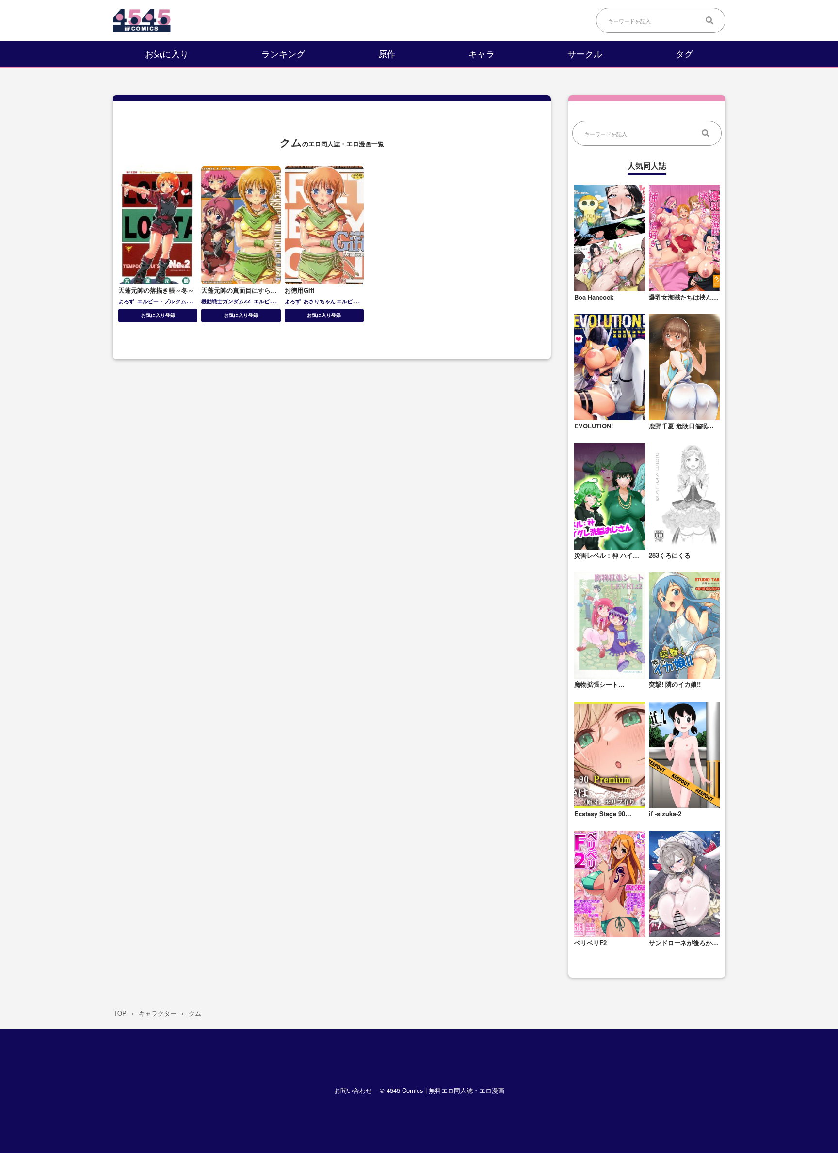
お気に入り (167, 53)
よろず (126, 301)
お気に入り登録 (158, 315)
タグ (684, 53)
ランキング (283, 53)
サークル (584, 53)
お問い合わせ (353, 1090)
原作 (387, 53)
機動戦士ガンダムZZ (226, 301)
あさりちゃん (320, 301)
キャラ (481, 53)
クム (181, 301)
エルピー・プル (156, 301)
